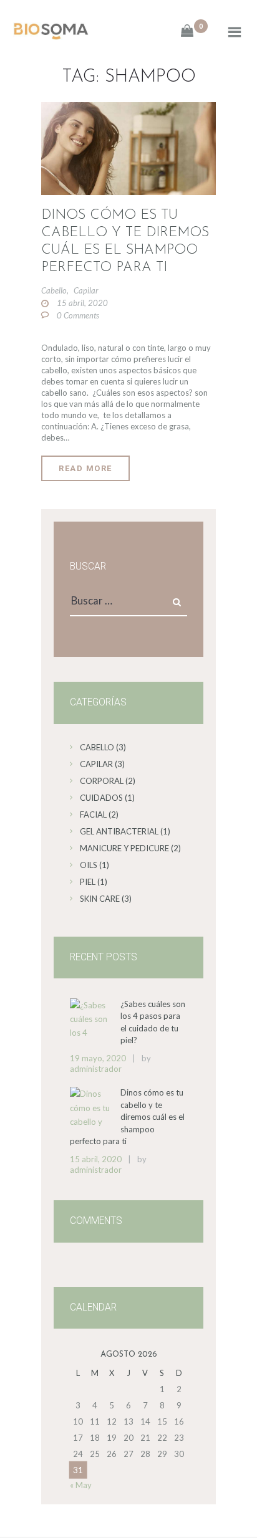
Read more (85, 468)
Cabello (54, 290)
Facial (93, 814)
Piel (87, 882)
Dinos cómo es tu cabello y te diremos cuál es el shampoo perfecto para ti (125, 241)
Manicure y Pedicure (124, 848)
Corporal (102, 781)
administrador (96, 1069)
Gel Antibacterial (119, 831)
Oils (88, 865)
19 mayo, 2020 (98, 1058)
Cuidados (101, 798)
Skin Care (100, 899)
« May (81, 1485)
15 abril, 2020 (82, 303)
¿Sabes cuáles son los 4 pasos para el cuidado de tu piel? (152, 1022)
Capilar (86, 290)
